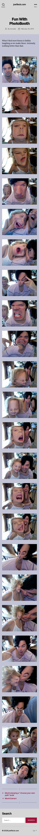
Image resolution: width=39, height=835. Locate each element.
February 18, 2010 (27, 29)
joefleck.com (19, 4)
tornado (13, 29)
